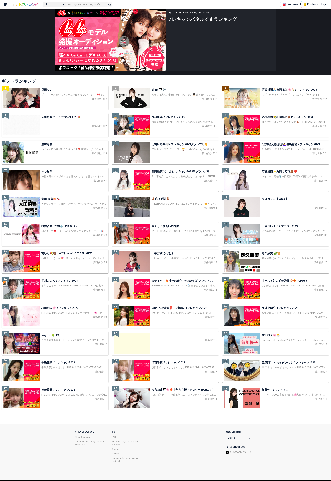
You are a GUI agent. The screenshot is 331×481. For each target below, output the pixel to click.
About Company (82, 437)
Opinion (115, 454)
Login (324, 4)
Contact (115, 449)
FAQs (114, 437)
